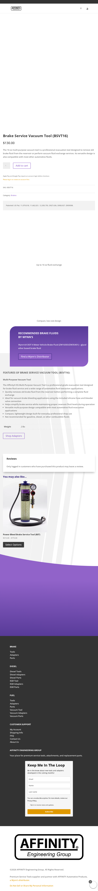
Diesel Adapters (17, 674)
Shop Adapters (14, 435)
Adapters (14, 654)
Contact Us (15, 738)
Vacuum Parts (16, 716)
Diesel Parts (15, 677)
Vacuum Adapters (18, 713)
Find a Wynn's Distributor (35, 356)
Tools (12, 651)
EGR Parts (14, 687)
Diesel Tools (15, 671)
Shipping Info (16, 732)
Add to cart (22, 165)
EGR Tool (14, 680)
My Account (15, 729)
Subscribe (49, 812)
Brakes (13, 195)
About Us (14, 742)
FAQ (12, 735)
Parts (12, 658)
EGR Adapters (16, 684)
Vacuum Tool (16, 709)
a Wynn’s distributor (19, 880)
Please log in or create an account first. (16, 179)
